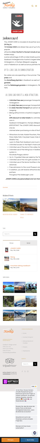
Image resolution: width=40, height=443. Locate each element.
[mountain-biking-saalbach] (6, 263)
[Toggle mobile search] (32, 6)
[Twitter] (25, 368)
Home (24, 330)
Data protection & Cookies (28, 339)
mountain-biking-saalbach (20, 262)
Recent (28, 240)
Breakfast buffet (24, 214)
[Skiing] (6, 254)
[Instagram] (28, 368)
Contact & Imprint (28, 334)
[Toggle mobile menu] (36, 6)
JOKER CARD (15, 245)
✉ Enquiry (10, 440)
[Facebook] (22, 368)
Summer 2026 (6, 214)
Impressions (26, 347)
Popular (11, 240)
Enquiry (25, 344)
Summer (5, 187)
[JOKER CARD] (6, 246)
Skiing (12, 254)
